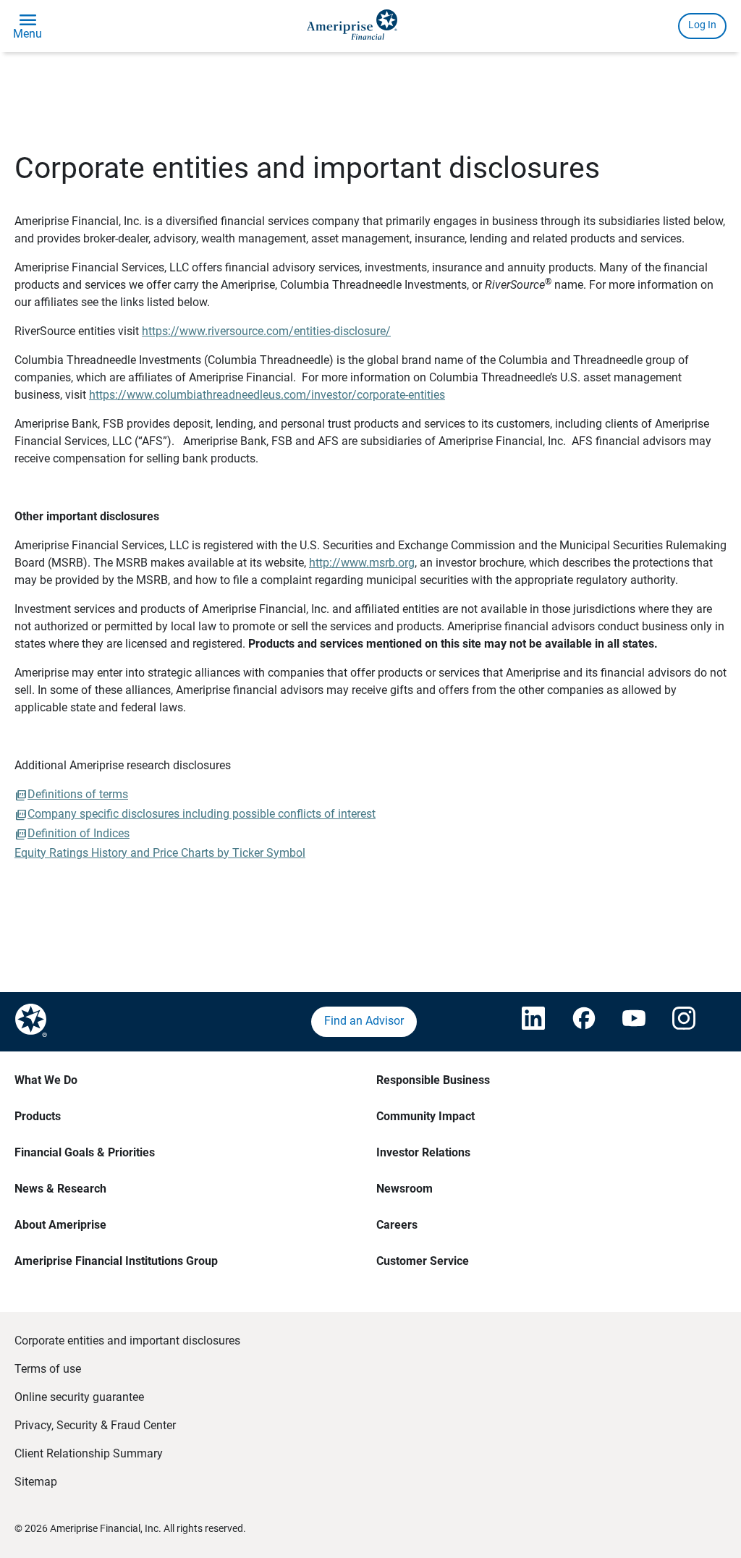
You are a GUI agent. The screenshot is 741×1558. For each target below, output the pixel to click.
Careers (397, 1225)
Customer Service (422, 1261)
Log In (702, 24)
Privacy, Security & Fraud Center (95, 1425)
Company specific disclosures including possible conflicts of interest (201, 814)
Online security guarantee (79, 1397)
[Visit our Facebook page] (583, 1021)
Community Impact (425, 1116)
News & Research (60, 1188)
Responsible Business (433, 1080)
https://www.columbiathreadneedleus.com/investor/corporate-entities (267, 395)
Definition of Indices (78, 833)
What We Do (45, 1080)
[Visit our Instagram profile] (683, 1021)
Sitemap (35, 1482)
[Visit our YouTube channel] (633, 1021)
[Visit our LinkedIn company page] (533, 1021)
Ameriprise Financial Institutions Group (116, 1261)
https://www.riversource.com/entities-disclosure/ (266, 331)
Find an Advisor (364, 1021)
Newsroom (404, 1188)
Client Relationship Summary (88, 1453)
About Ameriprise (60, 1225)
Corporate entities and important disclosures (127, 1340)
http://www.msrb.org (362, 563)
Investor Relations (423, 1152)
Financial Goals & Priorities (84, 1152)
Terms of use (47, 1369)
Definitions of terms (77, 794)
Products (37, 1116)
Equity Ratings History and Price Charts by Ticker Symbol (159, 853)
